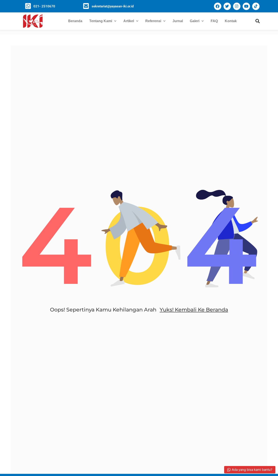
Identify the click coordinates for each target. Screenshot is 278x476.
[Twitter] (227, 6)
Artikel (128, 21)
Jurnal (177, 21)
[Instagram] (236, 6)
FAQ (214, 21)
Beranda (75, 21)
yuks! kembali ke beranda (194, 309)
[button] (257, 21)
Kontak (231, 21)
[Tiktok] (256, 6)
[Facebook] (217, 6)
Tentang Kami (100, 21)
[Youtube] (246, 6)
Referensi (153, 21)
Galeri (194, 21)
